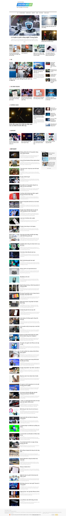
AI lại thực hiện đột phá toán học (28, 252)
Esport (13, 130)
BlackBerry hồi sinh (24, 276)
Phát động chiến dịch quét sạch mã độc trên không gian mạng (14, 98)
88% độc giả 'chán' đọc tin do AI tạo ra (29, 409)
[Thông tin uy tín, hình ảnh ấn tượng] (24, 7)
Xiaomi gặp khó (24, 53)
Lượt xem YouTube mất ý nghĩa (27, 218)
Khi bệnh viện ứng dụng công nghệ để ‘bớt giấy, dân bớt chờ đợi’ (14, 54)
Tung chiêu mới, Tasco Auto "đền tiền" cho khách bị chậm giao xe (38, 71)
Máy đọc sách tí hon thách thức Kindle (29, 376)
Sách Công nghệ (43, 151)
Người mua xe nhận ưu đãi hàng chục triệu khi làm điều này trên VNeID (39, 54)
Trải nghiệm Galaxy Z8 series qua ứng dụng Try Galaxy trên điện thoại (50, 54)
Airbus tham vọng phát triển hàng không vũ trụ (54, 125)
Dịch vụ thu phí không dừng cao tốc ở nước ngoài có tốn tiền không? (54, 80)
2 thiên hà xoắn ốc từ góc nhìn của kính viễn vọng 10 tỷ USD (38, 117)
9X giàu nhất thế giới (25, 176)
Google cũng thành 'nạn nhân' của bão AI (29, 367)
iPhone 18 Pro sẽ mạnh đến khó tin (28, 268)
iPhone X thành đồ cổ (25, 466)
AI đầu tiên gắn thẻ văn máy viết (27, 309)
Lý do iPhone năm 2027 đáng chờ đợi (29, 499)
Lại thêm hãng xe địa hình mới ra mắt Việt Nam (53, 75)
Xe (11, 59)
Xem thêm (49, 168)
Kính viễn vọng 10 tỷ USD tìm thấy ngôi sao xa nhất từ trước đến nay (20, 125)
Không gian (14, 105)
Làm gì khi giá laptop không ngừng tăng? (30, 160)
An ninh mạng (15, 86)
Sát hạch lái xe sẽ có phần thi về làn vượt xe (54, 70)
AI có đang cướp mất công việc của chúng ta (52, 158)
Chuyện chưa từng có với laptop (27, 226)
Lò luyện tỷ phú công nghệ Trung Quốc (24, 37)
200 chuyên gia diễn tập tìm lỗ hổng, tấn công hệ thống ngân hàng (26, 98)
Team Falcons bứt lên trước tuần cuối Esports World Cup (38, 142)
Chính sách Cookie (35, 514)
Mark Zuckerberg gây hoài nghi (27, 260)
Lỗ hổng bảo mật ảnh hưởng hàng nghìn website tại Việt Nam (51, 98)
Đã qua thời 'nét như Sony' (47, 41)
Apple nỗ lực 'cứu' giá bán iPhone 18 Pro (29, 491)
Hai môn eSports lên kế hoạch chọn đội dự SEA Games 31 (14, 142)
